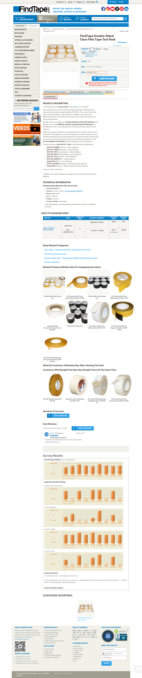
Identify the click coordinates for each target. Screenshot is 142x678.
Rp (73, 635)
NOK (74, 637)
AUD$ (74, 633)
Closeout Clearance (23, 96)
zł (84, 637)
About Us (76, 659)
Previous (122, 31)
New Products (21, 30)
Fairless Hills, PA (21, 663)
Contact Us (77, 646)
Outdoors (19, 71)
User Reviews (50, 97)
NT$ (76, 639)
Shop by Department (51, 637)
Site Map (76, 652)
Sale (16, 92)
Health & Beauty (21, 61)
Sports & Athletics (22, 85)
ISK (80, 635)
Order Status (48, 653)
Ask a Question (117, 45)
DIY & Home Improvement (55, 254)
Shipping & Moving (22, 82)
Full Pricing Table (78, 92)
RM (94, 635)
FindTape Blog (78, 654)
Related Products (96, 92)
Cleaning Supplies (22, 47)
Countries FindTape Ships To (53, 630)
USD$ (74, 630)
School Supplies (21, 75)
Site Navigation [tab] (33, 26)
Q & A (110, 92)
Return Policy (58, 673)
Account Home (49, 649)
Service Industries (51, 262)
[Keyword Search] (36, 108)
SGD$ (93, 637)
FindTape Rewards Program (53, 655)
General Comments (51, 573)
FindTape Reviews (50, 643)
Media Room (77, 656)
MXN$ (86, 630)
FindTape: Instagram (108, 9)
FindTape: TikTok (117, 9)
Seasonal (18, 36)
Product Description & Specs (56, 92)
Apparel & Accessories (24, 40)
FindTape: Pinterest (122, 9)
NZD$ (78, 637)
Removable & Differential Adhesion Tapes (79, 29)
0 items (117, 2)
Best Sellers (19, 33)
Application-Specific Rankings (54, 482)
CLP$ (84, 633)
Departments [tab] (20, 26)
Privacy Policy (68, 673)
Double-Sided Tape (58, 29)
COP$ (88, 633)
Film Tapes (48, 250)
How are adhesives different (73, 191)
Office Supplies (21, 68)
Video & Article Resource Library (54, 641)
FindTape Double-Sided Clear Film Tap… (85, 619)
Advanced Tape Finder (51, 632)
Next (127, 31)
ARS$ (94, 630)
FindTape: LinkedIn (126, 9)
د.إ (91, 630)
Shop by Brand (49, 639)
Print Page (121, 42)
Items (99, 49)
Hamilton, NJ (19, 657)
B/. (82, 637)
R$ (78, 633)
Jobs (75, 661)
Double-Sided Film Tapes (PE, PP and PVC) (73, 250)
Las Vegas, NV (20, 661)
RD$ (95, 633)
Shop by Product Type (51, 634)
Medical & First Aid (22, 64)
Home (47, 29)
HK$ (83, 635)
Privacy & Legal (78, 650)
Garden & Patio (21, 57)
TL (73, 639)
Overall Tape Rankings (52, 460)
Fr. (81, 633)
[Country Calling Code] (104, 653)
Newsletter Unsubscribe (52, 657)
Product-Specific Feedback (53, 588)
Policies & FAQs (78, 648)
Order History (49, 651)
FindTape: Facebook (103, 9)
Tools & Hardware (22, 89)
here (78, 107)
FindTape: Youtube (112, 9)
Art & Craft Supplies (23, 43)
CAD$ (79, 630)
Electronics (20, 54)
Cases (106, 49)
